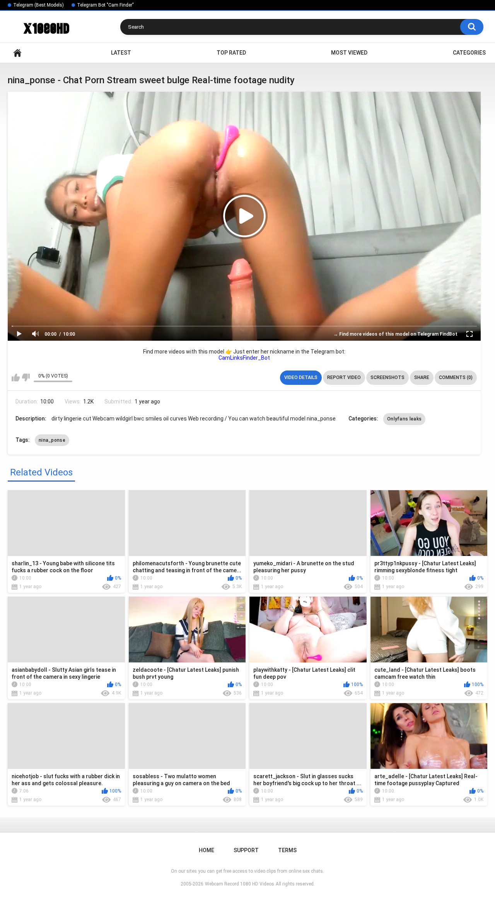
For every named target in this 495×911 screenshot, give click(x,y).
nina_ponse (52, 440)
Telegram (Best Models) (38, 5)
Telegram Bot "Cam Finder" (105, 5)
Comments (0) (456, 377)
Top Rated (231, 53)
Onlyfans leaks (404, 419)
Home (17, 53)
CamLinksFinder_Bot (244, 358)
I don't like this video (26, 377)
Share (421, 377)
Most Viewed (349, 53)
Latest (121, 53)
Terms (287, 850)
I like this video (16, 377)
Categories (469, 53)
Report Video (344, 377)
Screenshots (387, 377)
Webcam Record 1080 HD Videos (239, 884)
